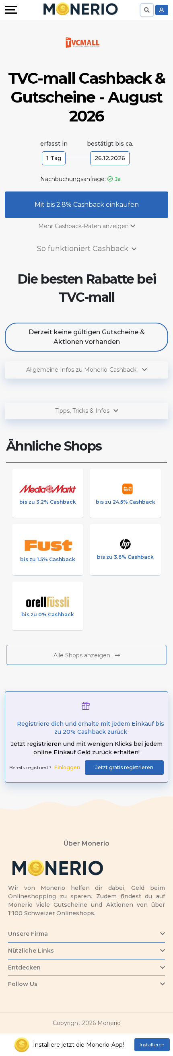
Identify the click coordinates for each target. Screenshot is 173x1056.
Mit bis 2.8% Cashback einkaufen (87, 204)
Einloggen (67, 767)
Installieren (152, 1045)
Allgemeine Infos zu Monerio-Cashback (82, 369)
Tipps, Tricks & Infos (82, 410)
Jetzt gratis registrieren (124, 767)
